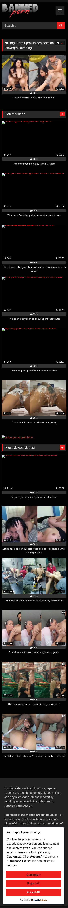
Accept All (33, 892)
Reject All (33, 883)
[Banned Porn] (28, 11)
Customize (33, 874)
